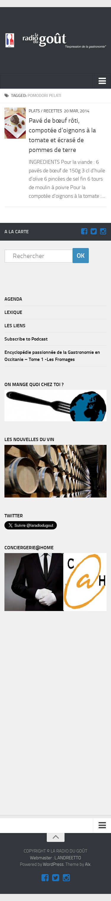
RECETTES (53, 111)
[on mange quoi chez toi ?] (55, 419)
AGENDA (13, 299)
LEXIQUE (13, 312)
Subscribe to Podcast (26, 339)
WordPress (53, 864)
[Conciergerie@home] (55, 609)
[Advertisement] (48, 714)
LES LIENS (14, 325)
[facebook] (84, 231)
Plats (34, 111)
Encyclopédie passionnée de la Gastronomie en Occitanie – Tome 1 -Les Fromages (52, 355)
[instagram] (103, 231)
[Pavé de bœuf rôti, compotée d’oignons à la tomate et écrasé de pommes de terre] (15, 123)
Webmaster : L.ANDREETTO (55, 858)
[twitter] (93, 231)
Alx (88, 864)
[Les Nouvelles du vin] (55, 496)
